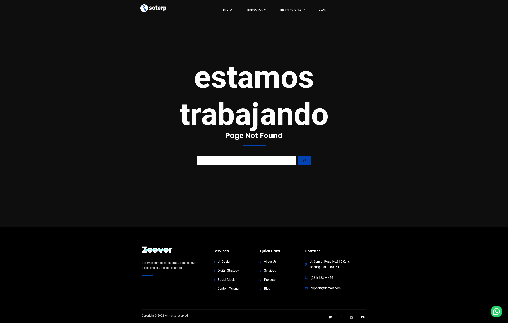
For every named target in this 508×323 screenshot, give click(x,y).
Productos (254, 9)
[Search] (304, 160)
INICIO (227, 9)
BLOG (322, 9)
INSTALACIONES (291, 9)
